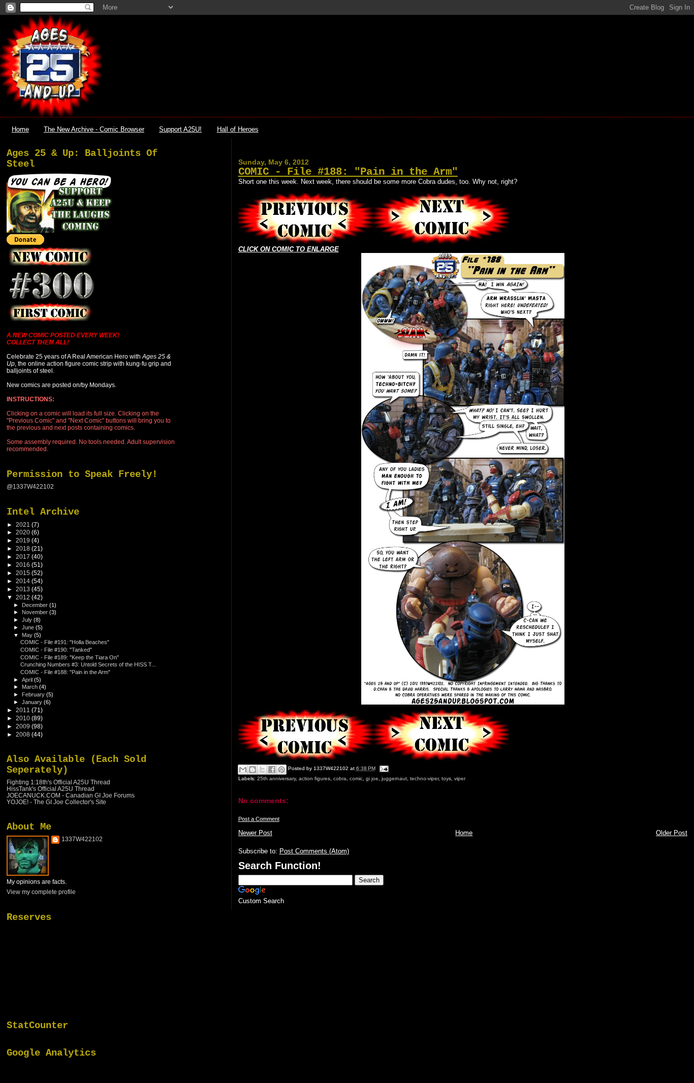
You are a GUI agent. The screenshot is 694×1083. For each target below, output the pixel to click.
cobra (339, 778)
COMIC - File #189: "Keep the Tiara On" (69, 657)
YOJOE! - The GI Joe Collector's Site (56, 802)
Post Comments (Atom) (314, 851)
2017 (23, 556)
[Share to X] (262, 770)
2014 (23, 581)
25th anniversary (276, 778)
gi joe (372, 778)
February (34, 694)
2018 (23, 548)
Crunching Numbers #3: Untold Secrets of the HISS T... (88, 664)
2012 (23, 597)
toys (446, 778)
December (35, 605)
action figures (314, 778)
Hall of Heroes (238, 129)
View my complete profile (41, 892)
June (29, 627)
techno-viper (424, 778)
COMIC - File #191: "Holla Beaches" (64, 642)
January (33, 702)
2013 (23, 589)
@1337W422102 (30, 486)
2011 (23, 710)
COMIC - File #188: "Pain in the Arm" (348, 172)
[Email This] (243, 770)
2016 (23, 564)
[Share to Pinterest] (281, 770)
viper (459, 778)
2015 (23, 572)
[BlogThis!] (252, 770)
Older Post (671, 833)
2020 (23, 532)
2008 (23, 734)
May (28, 635)
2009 (23, 726)
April (28, 680)
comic (356, 778)
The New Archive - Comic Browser (94, 129)
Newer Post (255, 833)
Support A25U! (180, 129)
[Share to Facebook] (272, 770)
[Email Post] (383, 768)
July (28, 620)
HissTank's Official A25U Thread (50, 788)
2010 (23, 718)
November (35, 612)
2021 (23, 524)
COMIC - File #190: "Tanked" (56, 650)
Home (20, 129)
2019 (23, 540)
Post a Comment (258, 819)
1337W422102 (82, 839)
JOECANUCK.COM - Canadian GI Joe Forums (71, 795)
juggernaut (394, 778)
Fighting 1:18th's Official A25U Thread (58, 782)
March (30, 687)
